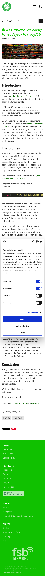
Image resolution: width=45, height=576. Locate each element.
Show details (32, 312)
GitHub (6, 507)
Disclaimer (8, 449)
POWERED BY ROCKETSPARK (13, 573)
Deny (22, 333)
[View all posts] (2, 21)
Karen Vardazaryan (19, 403)
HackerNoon (8, 486)
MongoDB (7, 511)
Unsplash (35, 403)
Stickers (6, 528)
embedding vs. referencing (22, 96)
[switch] (39, 288)
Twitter (6, 474)
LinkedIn (7, 478)
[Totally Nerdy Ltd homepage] (17, 6)
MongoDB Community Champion (18, 516)
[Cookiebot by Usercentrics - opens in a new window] (32, 241)
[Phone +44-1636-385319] (40, 6)
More (5, 540)
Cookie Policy (9, 457)
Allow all (22, 319)
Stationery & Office (11, 532)
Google (6, 482)
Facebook (7, 469)
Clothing (6, 536)
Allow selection (22, 326)
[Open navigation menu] (34, 6)
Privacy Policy (9, 453)
